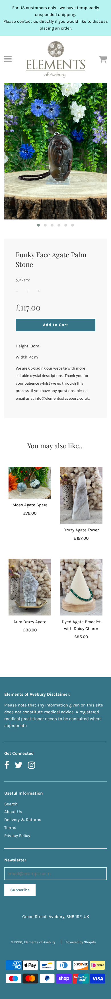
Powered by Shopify (80, 942)
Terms (10, 827)
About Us (13, 811)
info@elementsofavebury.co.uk (62, 399)
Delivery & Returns (22, 819)
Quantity (23, 280)
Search (11, 804)
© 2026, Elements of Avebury (33, 942)
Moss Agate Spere (30, 504)
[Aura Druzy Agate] (30, 587)
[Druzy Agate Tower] (81, 495)
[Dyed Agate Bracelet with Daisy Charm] (81, 587)
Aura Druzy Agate (29, 621)
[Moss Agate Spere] (30, 483)
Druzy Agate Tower (81, 529)
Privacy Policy (17, 835)
